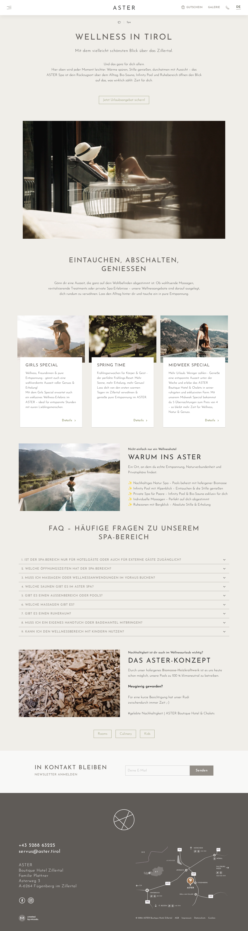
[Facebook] (22, 900)
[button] (124, 559)
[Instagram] (30, 900)
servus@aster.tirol (39, 851)
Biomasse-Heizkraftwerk (180, 670)
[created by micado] (29, 918)
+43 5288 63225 (37, 845)
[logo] (124, 819)
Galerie (214, 7)
